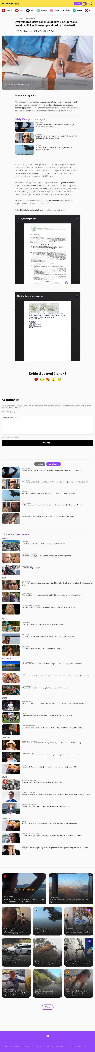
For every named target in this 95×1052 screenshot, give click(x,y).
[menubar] (90, 3)
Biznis (68, 10)
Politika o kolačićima (78, 1046)
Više (47, 1007)
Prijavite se (48, 443)
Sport (31, 10)
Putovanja (43, 10)
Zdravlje (79, 10)
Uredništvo (6, 1046)
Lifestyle (56, 10)
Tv (89, 10)
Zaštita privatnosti (59, 1046)
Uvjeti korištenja (42, 1046)
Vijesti (21, 10)
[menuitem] (90, 3)
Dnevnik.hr (9, 10)
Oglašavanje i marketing (23, 1046)
